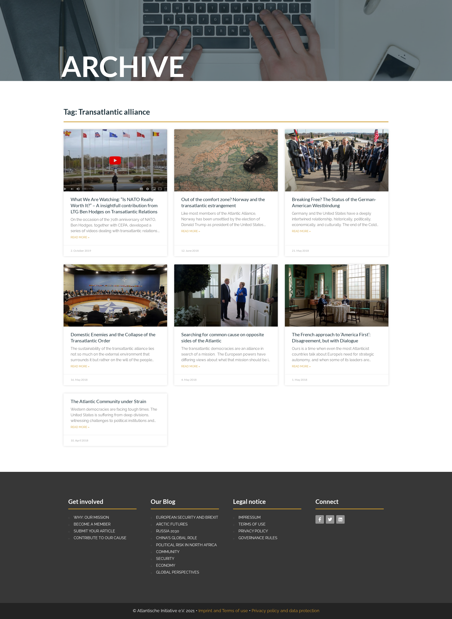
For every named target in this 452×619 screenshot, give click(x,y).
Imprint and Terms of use (223, 610)
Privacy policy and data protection (285, 610)
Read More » (80, 237)
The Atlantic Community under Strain (108, 401)
